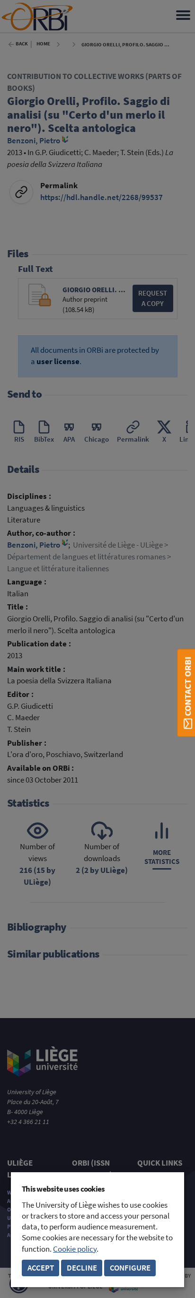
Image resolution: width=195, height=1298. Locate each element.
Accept (40, 1268)
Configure (130, 1268)
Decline (82, 1268)
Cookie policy (75, 1249)
